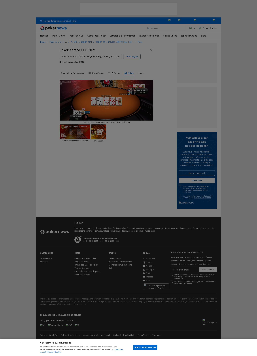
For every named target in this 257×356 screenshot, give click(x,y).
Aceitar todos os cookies (145, 347)
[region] (128, 347)
